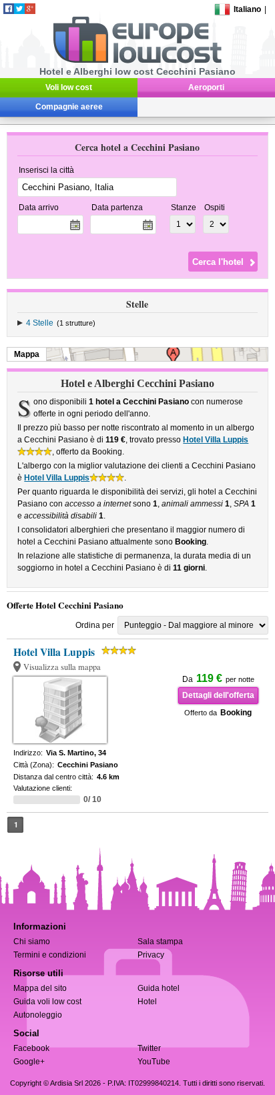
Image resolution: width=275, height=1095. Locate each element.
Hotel (147, 1001)
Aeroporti (206, 87)
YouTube (154, 1061)
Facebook (31, 1048)
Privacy (151, 955)
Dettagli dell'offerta (218, 695)
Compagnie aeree (69, 106)
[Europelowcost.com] (137, 60)
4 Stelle (39, 323)
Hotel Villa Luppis (215, 439)
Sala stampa (160, 941)
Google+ (29, 1061)
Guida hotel (159, 988)
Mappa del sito (40, 988)
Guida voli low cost (47, 1001)
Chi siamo (31, 941)
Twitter (149, 1048)
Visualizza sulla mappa (62, 667)
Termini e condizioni (49, 955)
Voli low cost (68, 87)
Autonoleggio (37, 1015)
